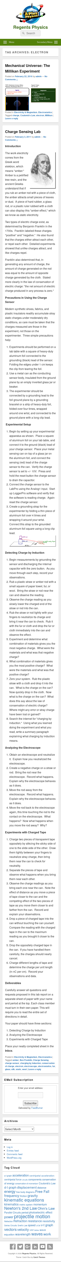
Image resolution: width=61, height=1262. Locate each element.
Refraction (20, 1221)
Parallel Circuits (12, 1212)
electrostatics (44, 1066)
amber (16, 1060)
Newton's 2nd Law (20, 1208)
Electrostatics (45, 112)
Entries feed (13, 1150)
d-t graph (10, 1187)
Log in (10, 1147)
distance (41, 1187)
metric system (26, 1204)
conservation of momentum (26, 1183)
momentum (40, 1204)
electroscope (30, 1066)
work (47, 1233)
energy (9, 1191)
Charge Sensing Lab (22, 131)
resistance (35, 1221)
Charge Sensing (40, 1060)
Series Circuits (10, 1225)
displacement (27, 1187)
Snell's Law (22, 1225)
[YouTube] (42, 1247)
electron (40, 115)
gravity (33, 1195)
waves (37, 1234)
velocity (23, 1229)
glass (7, 1069)
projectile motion (32, 1216)
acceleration (20, 1175)
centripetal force (13, 1179)
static (18, 1069)
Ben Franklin (26, 1060)
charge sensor (12, 1063)
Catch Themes (39, 1257)
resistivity (49, 1221)
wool (24, 1069)
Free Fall (42, 1191)
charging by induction (30, 1063)
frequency (11, 1195)
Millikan (48, 115)
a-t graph (8, 1175)
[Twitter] (20, 1247)
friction (23, 1196)
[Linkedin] (35, 1247)
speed (31, 1225)
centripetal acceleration (41, 1175)
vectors (10, 1229)
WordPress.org (14, 1157)
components (35, 1179)
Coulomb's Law (27, 115)
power (8, 1216)
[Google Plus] (27, 1247)
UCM (38, 1225)
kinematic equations (24, 1199)
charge (16, 115)
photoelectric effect (40, 1212)
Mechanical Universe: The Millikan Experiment (27, 68)
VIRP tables (34, 1230)
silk (13, 1069)
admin (39, 76)
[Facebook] (13, 1247)
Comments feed (14, 1154)
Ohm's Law (46, 1208)
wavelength (23, 1234)
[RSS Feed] (50, 1247)
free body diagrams (25, 1192)
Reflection (8, 1221)
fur (53, 1066)
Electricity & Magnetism (25, 112)
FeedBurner (37, 1107)
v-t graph (47, 1225)
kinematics (11, 1204)
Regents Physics (30, 27)
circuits (25, 1179)
